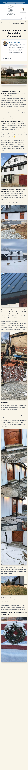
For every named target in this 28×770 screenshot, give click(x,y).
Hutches (4, 2)
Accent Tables (22, 2)
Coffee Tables (13, 3)
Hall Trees (9, 2)
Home (4, 23)
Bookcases (7, 3)
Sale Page (15, 1)
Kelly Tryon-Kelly (14, 42)
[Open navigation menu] (25, 18)
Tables (24, 1)
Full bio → (18, 54)
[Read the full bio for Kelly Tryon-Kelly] (5, 43)
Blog (9, 23)
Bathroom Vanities (15, 2)
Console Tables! (19, 3)
